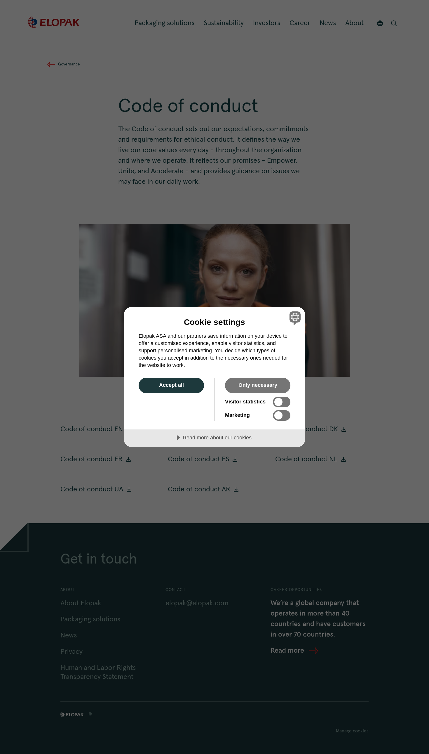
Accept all (171, 385)
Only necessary (257, 385)
